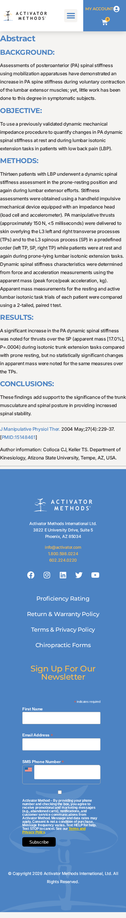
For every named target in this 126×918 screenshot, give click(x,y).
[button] (70, 15)
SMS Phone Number (43, 761)
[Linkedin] (63, 574)
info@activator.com (63, 547)
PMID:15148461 (18, 437)
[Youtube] (95, 574)
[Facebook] (31, 574)
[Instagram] (47, 574)
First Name (32, 709)
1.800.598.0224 (63, 553)
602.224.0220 (63, 560)
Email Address (37, 734)
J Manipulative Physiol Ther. (30, 429)
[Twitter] (79, 574)
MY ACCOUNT (99, 8)
